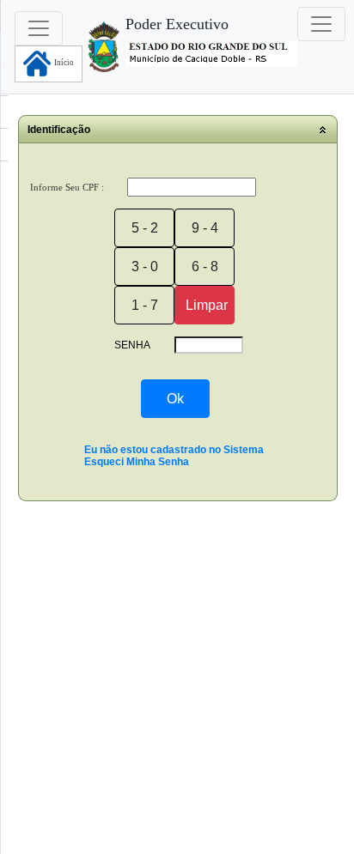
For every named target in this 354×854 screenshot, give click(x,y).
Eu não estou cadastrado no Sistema (174, 450)
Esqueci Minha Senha (136, 462)
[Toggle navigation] (321, 24)
